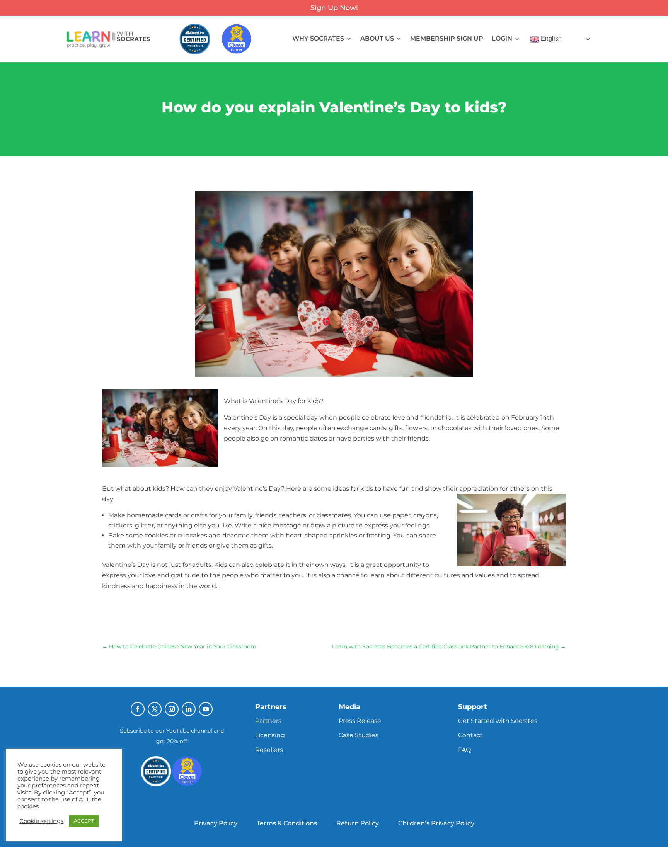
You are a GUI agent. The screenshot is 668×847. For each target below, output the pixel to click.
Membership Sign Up (446, 39)
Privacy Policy (215, 823)
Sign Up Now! (334, 7)
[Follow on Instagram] (172, 709)
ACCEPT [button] (84, 821)
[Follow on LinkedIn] (189, 709)
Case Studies (358, 735)
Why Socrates (318, 39)
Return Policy (357, 823)
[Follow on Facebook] (138, 709)
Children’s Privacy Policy (436, 823)
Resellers (269, 749)
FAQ (464, 749)
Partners (268, 721)
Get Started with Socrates (497, 721)
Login (502, 39)
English (550, 39)
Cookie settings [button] (41, 821)
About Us (377, 39)
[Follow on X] (155, 709)
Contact (470, 735)
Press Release (360, 721)
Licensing (270, 735)
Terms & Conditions (287, 823)
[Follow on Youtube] (206, 709)
